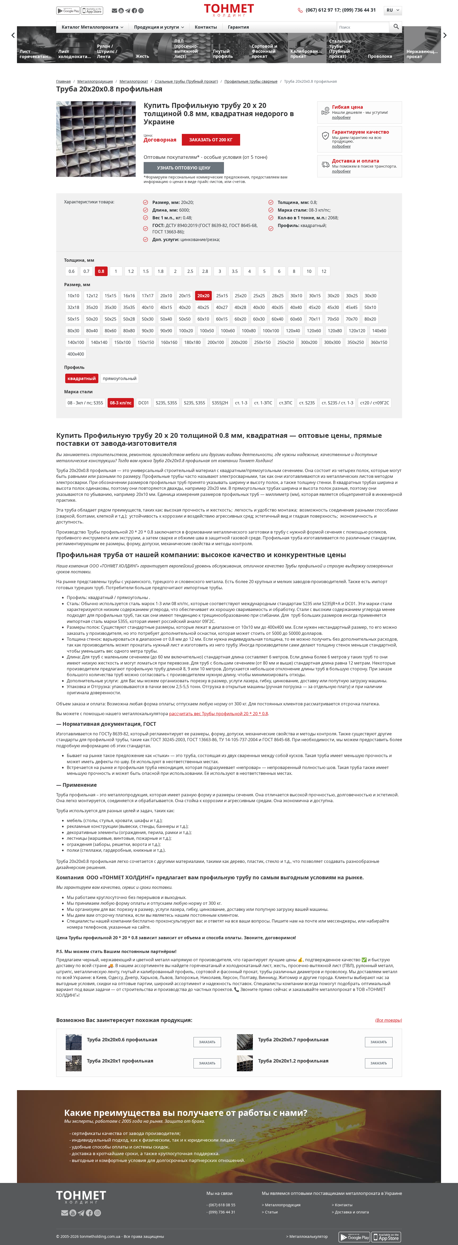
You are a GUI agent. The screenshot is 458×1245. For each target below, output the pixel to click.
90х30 (147, 331)
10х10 (73, 296)
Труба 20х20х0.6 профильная (122, 1039)
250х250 (286, 342)
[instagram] (141, 10)
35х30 (110, 307)
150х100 (122, 342)
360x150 (379, 342)
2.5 (190, 271)
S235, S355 (166, 403)
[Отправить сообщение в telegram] (128, 10)
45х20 (314, 307)
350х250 (355, 342)
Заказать (207, 1042)
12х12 (92, 296)
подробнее (341, 117)
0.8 (101, 271)
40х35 (277, 307)
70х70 (352, 319)
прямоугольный (119, 378)
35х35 (129, 307)
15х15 (110, 296)
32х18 (73, 307)
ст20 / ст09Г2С (374, 403)
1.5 (146, 271)
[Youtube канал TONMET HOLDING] (121, 10)
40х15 (166, 307)
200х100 (216, 342)
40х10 (147, 307)
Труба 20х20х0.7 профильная (293, 1039)
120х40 (293, 331)
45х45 (352, 307)
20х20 (203, 296)
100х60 (228, 331)
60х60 (296, 319)
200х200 (239, 342)
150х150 (146, 342)
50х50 (185, 319)
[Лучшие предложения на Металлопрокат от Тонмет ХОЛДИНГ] (229, 10)
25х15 (222, 296)
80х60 (110, 331)
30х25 (352, 296)
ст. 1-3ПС (263, 403)
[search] (396, 27)
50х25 (110, 319)
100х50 (207, 331)
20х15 (185, 296)
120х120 (357, 331)
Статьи (271, 1212)
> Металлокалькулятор (307, 1236)
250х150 (262, 342)
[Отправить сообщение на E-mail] (115, 10)
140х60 (379, 331)
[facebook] (135, 10)
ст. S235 (307, 403)
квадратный (82, 378)
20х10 (166, 296)
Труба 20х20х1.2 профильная (293, 1061)
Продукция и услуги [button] (157, 27)
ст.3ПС (285, 403)
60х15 (222, 319)
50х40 (166, 319)
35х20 (92, 307)
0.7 (86, 271)
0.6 (71, 271)
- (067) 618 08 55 (220, 1204)
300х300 (332, 342)
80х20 (370, 319)
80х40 (92, 331)
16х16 (129, 296)
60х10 (203, 319)
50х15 (73, 319)
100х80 (249, 331)
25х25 (259, 296)
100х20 (186, 331)
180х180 (192, 342)
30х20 (333, 296)
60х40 (277, 319)
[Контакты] (300, 10)
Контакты (206, 27)
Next (445, 35)
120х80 (335, 331)
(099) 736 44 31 (359, 10)
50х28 (129, 319)
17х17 (147, 296)
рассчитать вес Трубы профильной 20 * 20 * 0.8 (218, 714)
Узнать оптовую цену (183, 168)
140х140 (99, 342)
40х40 (296, 307)
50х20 (92, 319)
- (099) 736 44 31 (220, 1212)
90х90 (166, 331)
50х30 (147, 319)
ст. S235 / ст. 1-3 (337, 403)
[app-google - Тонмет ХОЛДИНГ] (68, 11)
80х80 (129, 331)
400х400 (76, 354)
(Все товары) (388, 1020)
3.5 (235, 271)
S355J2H (220, 403)
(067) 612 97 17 (323, 10)
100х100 (271, 331)
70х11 (314, 319)
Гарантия (238, 27)
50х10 (370, 307)
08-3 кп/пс (120, 403)
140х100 (76, 342)
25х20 (240, 296)
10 (309, 271)
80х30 (73, 331)
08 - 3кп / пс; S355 (85, 403)
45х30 (333, 307)
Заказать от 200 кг (210, 140)
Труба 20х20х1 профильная (120, 1061)
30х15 (315, 296)
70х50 (333, 319)
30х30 (370, 296)
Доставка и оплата (352, 1212)
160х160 (169, 342)
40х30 (259, 307)
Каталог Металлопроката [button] (91, 27)
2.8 (205, 271)
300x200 (309, 342)
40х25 (203, 307)
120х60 (314, 331)
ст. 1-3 (241, 403)
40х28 (240, 307)
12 (324, 271)
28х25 (278, 296)
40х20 (185, 307)
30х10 (296, 296)
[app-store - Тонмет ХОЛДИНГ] (92, 11)
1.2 (131, 271)
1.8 (161, 271)
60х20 (240, 319)
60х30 (259, 319)
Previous (13, 35)
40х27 (222, 307)
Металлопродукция (283, 1204)
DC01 (143, 403)
